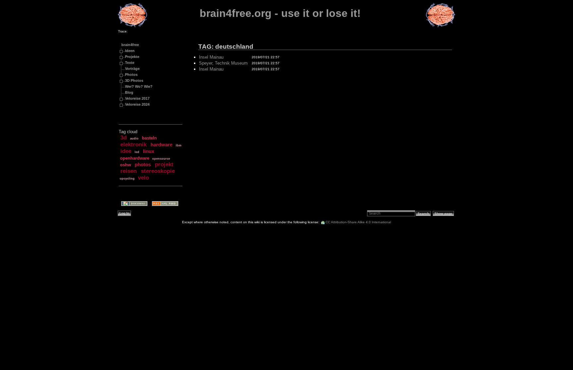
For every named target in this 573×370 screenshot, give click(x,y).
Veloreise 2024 (137, 104)
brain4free (130, 45)
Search (423, 213)
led (137, 152)
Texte (129, 63)
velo (143, 178)
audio (134, 138)
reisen (128, 171)
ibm (178, 145)
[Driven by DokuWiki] (132, 204)
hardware (161, 144)
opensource (161, 158)
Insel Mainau (211, 57)
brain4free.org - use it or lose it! (280, 13)
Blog (129, 92)
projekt (164, 164)
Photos (131, 75)
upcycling (127, 178)
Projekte (132, 57)
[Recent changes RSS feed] (163, 204)
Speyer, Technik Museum (223, 63)
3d (123, 137)
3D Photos (134, 80)
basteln (149, 137)
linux (148, 151)
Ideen (130, 51)
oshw (125, 164)
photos (143, 164)
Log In (124, 213)
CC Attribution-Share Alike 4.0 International (358, 222)
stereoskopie (158, 171)
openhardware (134, 158)
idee (125, 151)
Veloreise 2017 (137, 98)
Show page (443, 213)
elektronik (133, 144)
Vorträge (132, 69)
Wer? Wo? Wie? (139, 86)
